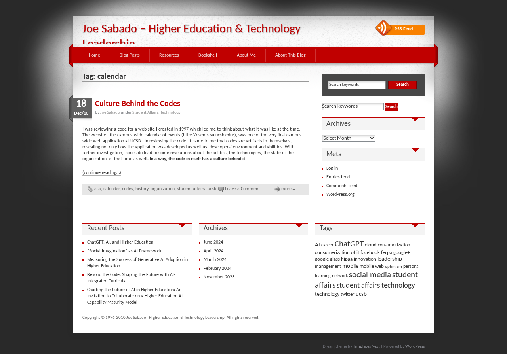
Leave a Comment (242, 189)
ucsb (212, 189)
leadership (389, 259)
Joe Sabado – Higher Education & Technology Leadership (191, 37)
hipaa (347, 259)
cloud (371, 245)
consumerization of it (337, 252)
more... (288, 189)
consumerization (394, 245)
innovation (365, 259)
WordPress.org (340, 194)
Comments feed (341, 186)
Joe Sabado (110, 112)
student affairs (191, 189)
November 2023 (219, 277)
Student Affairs (145, 112)
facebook (370, 252)
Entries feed (338, 177)
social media (370, 275)
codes (127, 189)
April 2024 (213, 251)
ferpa (386, 252)
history (141, 189)
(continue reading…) (101, 172)
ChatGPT (349, 244)
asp (97, 189)
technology (327, 294)
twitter (348, 294)
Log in (332, 168)
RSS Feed (404, 29)
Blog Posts (130, 55)
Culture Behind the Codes (137, 104)
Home (94, 55)
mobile (350, 266)
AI (317, 245)
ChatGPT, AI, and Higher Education (120, 242)
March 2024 (215, 259)
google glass (327, 259)
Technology (170, 112)
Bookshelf (207, 55)
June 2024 (213, 242)
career (327, 245)
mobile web (372, 266)
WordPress (415, 347)
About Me (246, 55)
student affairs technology (376, 286)
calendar (111, 189)
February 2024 (217, 268)
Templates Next (366, 347)
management (328, 266)
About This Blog (290, 55)
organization (163, 189)
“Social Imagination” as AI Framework (124, 251)
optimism (393, 267)
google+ (401, 252)
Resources (169, 55)
